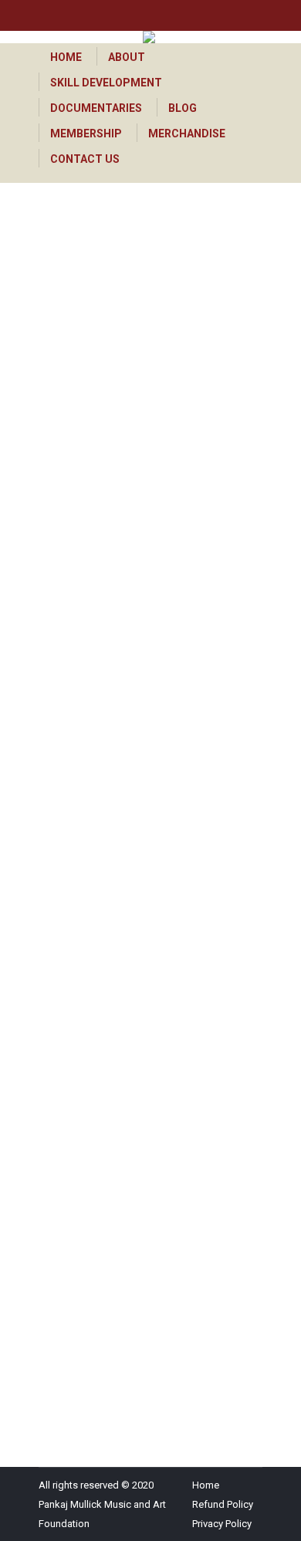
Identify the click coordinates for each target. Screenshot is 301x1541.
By (99, 495)
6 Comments (86, 514)
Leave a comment (97, 1125)
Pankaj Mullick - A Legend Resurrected (143, 476)
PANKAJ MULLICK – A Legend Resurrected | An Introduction (150, 1035)
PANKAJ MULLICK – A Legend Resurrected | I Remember (145, 423)
